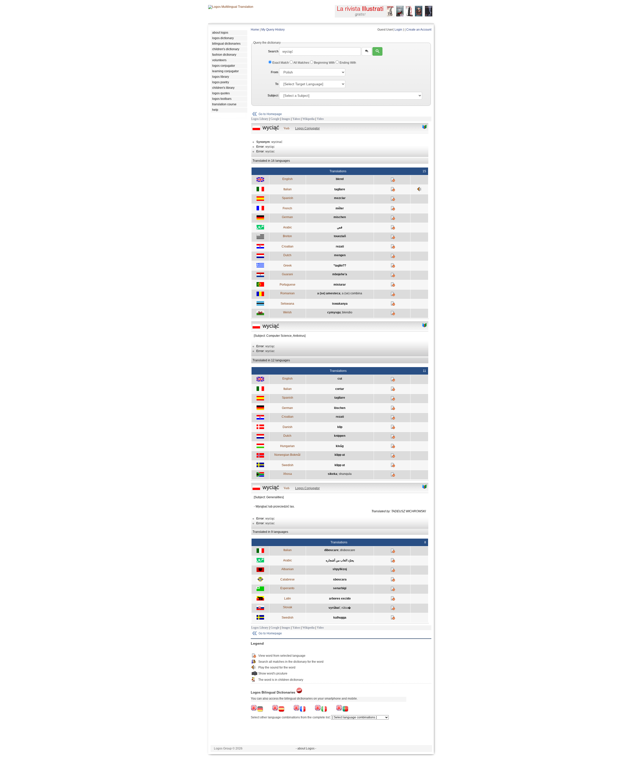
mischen (340, 217)
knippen (339, 436)
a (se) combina (352, 293)
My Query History (273, 29)
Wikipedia (308, 119)
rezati (340, 246)
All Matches (301, 62)
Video (320, 119)
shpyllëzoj (340, 569)
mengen (340, 255)
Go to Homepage (270, 114)
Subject (273, 95)
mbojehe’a (339, 274)
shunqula (345, 474)
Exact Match (281, 62)
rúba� (346, 608)
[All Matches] (424, 126)
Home (255, 29)
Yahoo (296, 119)
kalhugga (339, 617)
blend (340, 179)
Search (273, 51)
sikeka (332, 474)
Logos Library (259, 119)
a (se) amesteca (328, 293)
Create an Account (418, 29)
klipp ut (340, 455)
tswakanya (340, 303)
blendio (347, 312)
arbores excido (340, 598)
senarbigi (339, 588)
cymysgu (334, 312)
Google (275, 119)
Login (398, 29)
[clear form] (367, 51)
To (276, 84)
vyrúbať (334, 608)
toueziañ (340, 236)
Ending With (347, 62)
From (274, 72)
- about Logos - (306, 748)
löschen (339, 408)
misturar (340, 284)
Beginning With (324, 62)
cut (340, 378)
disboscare (347, 550)
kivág (340, 446)
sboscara (340, 579)
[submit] (377, 51)
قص (339, 227)
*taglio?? (340, 265)
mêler (340, 208)
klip (339, 427)
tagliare (339, 189)
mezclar (340, 198)
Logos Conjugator (307, 128)
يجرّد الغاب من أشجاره (340, 560)
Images (286, 119)
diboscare (331, 550)
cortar (339, 389)
